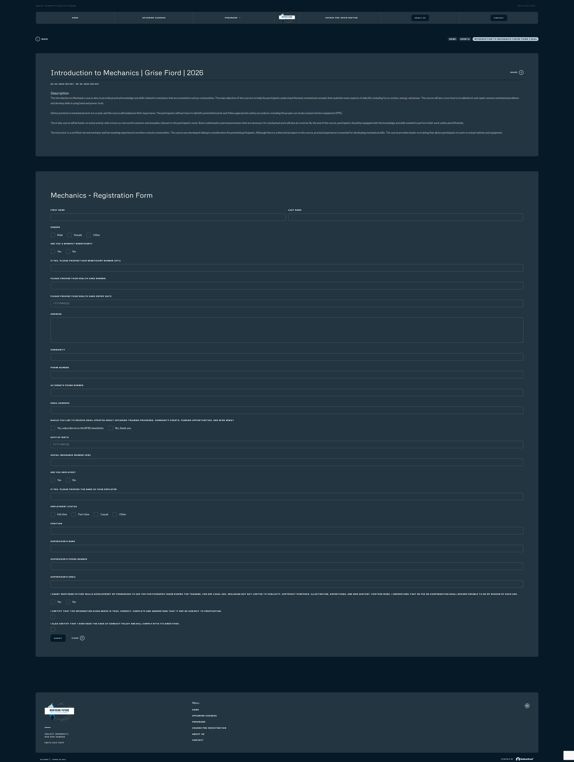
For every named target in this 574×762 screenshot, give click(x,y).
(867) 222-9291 (526, 6)
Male (60, 235)
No (74, 251)
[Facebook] (527, 706)
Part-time (83, 514)
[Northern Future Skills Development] (287, 18)
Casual (104, 514)
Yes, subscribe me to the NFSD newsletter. (80, 428)
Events (465, 39)
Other (96, 235)
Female (78, 235)
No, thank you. (123, 428)
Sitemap (44, 760)
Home (452, 39)
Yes (59, 251)
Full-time (62, 514)
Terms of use (59, 760)
